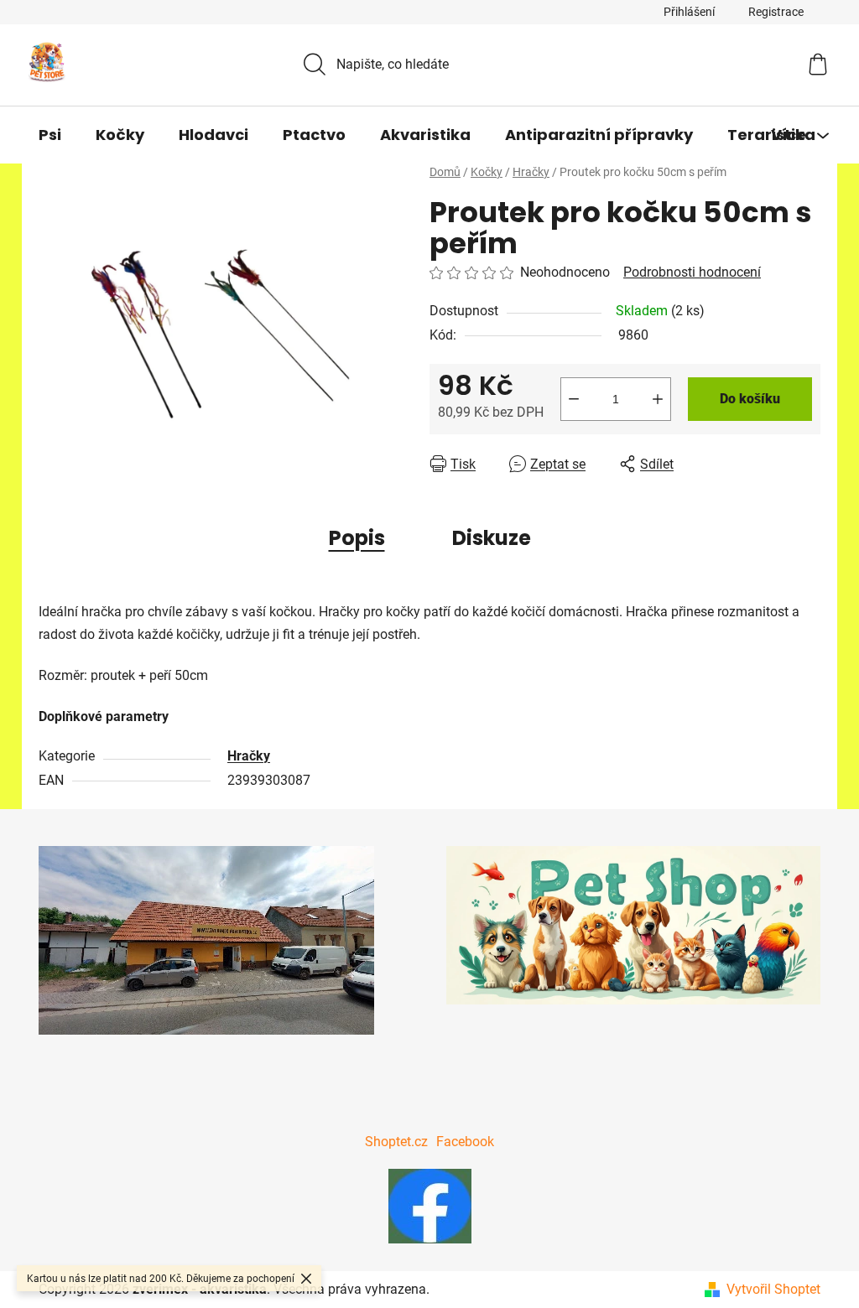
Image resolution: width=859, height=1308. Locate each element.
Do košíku (750, 399)
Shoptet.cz (396, 1142)
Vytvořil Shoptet (773, 1289)
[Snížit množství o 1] (573, 399)
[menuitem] (50, 135)
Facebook (465, 1142)
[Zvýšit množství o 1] (657, 399)
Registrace (776, 11)
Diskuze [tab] (491, 538)
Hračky (248, 756)
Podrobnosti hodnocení (692, 272)
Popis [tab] (357, 538)
